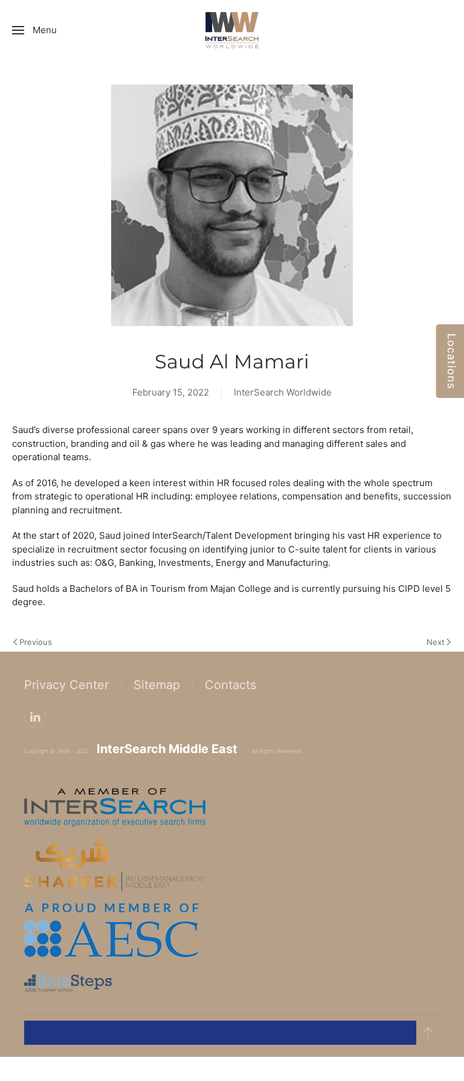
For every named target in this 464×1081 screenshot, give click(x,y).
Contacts (230, 685)
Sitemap (157, 685)
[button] (34, 30)
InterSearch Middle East (167, 749)
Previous (35, 642)
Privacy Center (66, 685)
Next (436, 642)
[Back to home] (232, 30)
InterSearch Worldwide (283, 392)
